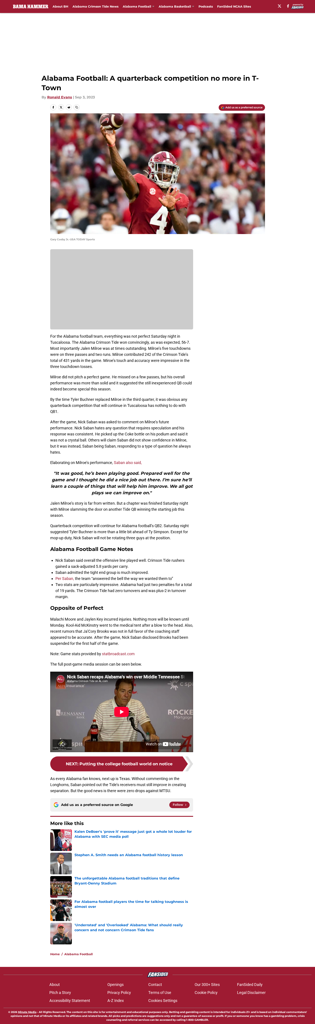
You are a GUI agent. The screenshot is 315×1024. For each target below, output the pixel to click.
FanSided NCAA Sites (234, 6)
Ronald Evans (59, 97)
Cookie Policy (206, 992)
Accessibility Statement (69, 1000)
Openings (115, 984)
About (54, 984)
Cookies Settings (162, 1000)
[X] (279, 6)
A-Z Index (115, 1000)
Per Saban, (64, 578)
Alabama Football (137, 6)
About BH (60, 6)
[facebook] (288, 6)
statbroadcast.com (118, 654)
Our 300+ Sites (207, 984)
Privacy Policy (119, 992)
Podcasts (206, 6)
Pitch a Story (60, 992)
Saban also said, (128, 462)
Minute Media (27, 1012)
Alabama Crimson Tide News (95, 6)
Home (55, 954)
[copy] (77, 107)
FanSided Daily (250, 984)
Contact (155, 984)
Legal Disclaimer (251, 992)
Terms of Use (159, 992)
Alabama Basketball (175, 6)
